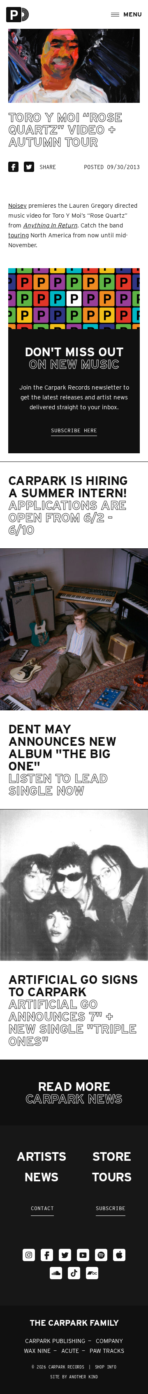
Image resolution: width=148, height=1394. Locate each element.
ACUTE (70, 1351)
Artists (41, 1156)
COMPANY (109, 1341)
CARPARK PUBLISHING (55, 1341)
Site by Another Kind (74, 1376)
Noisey (17, 205)
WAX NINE (37, 1351)
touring (18, 235)
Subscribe (110, 1208)
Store (111, 1156)
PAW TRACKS (107, 1351)
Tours (112, 1177)
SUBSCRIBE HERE (74, 430)
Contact (42, 1208)
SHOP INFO (105, 1366)
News (41, 1177)
